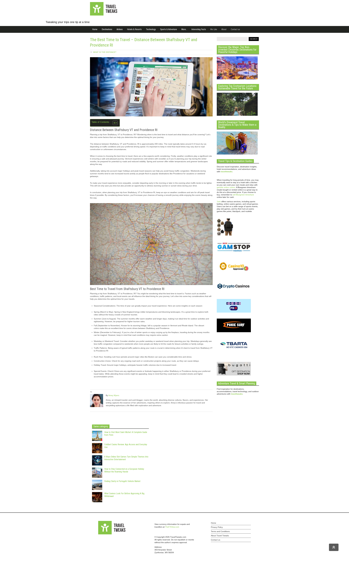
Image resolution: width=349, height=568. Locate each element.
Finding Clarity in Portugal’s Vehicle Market (122, 481)
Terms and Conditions (220, 531)
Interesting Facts (198, 29)
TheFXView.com (172, 527)
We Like (213, 29)
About (223, 29)
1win (219, 201)
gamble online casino (226, 187)
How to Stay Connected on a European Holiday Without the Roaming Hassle (124, 470)
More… (184, 29)
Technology (151, 29)
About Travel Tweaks (220, 536)
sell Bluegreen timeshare (243, 195)
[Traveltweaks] (103, 15)
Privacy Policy (217, 527)
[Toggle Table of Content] (114, 122)
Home (94, 29)
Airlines (120, 29)
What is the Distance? (104, 52)
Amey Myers (113, 395)
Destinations (107, 29)
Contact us (235, 29)
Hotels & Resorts (134, 29)
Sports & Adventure (168, 29)
